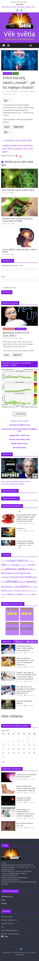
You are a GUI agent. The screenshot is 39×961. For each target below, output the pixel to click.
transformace (20, 590)
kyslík (22, 573)
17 (3, 749)
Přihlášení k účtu (7, 896)
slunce (24, 586)
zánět (29, 594)
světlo (9, 591)
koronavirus (7, 573)
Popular (8, 642)
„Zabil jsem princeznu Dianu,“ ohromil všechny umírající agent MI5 (24, 648)
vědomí (19, 594)
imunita (31, 564)
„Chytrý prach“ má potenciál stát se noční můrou (26, 776)
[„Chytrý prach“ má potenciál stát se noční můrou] (8, 774)
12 (14, 745)
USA (27, 591)
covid (11, 560)
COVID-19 (21, 560)
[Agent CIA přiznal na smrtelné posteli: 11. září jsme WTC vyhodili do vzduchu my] (8, 657)
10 (3, 745)
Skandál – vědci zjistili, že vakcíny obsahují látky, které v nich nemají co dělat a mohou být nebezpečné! (26, 676)
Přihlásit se (6, 292)
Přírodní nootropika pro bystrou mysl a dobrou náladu (17, 219)
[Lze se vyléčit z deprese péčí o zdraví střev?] (19, 229)
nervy (9, 94)
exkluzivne (16, 91)
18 (8, 749)
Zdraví (16, 73)
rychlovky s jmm (20, 329)
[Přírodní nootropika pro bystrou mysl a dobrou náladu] (19, 198)
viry (35, 591)
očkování (11, 581)
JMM (30, 569)
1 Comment (29, 681)
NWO (3, 582)
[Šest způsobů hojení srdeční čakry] (19, 170)
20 (19, 749)
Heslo (3, 277)
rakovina (31, 581)
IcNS (33, 91)
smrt (30, 587)
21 (24, 749)
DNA (3, 564)
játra (34, 569)
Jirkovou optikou (17, 569)
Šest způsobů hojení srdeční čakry (18, 190)
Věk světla (19, 33)
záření (33, 594)
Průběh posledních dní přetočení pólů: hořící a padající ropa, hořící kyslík (17, 148)
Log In (6, 127)
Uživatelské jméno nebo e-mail (12, 265)
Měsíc (34, 577)
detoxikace (31, 561)
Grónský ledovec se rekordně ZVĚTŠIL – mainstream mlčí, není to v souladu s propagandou (25, 813)
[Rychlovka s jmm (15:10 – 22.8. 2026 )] (19, 308)
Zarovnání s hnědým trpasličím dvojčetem (23, 799)
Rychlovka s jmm (10, 586)
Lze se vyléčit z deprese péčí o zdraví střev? (19, 250)
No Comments (30, 523)
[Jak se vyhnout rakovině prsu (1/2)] (8, 822)
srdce (13, 94)
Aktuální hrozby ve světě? (19, 421)
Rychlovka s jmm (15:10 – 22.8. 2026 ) (17, 334)
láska (28, 573)
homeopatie (23, 565)
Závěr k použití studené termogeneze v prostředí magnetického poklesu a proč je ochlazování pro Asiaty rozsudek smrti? (25, 545)
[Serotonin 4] (8, 529)
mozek (5, 94)
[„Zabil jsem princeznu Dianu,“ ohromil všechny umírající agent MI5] (8, 645)
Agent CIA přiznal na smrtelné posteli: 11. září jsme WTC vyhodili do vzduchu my (24, 661)
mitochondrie (17, 577)
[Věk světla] (3, 45)
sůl (13, 591)
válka (14, 594)
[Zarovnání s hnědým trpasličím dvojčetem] (8, 797)
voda (9, 594)
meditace (5, 577)
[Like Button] (5, 100)
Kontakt (4, 903)
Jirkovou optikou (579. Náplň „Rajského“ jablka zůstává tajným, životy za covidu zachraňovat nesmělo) (26, 518)
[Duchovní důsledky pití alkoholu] (8, 700)
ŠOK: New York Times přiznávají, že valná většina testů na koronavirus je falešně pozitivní (25, 690)
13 (19, 745)
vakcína (31, 591)
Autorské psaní (8, 329)
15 (29, 745)
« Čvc (3, 762)
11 (8, 745)
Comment (32, 642)
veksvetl (15, 338)
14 (24, 745)
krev (17, 573)
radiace (22, 582)
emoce (8, 565)
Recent (20, 642)
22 (29, 749)
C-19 (5, 561)
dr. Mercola (7, 73)
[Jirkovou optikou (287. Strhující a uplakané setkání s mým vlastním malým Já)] (8, 785)
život (2, 597)
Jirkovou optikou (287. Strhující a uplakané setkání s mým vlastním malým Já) (25, 788)
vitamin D (4, 594)
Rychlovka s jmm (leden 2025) (17, 140)
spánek (35, 587)
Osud (3, 900)
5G (2, 561)
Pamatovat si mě (10, 288)
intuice (3, 569)
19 (14, 749)
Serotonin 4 (20, 528)
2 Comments (30, 652)
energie (15, 564)
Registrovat (18, 127)
